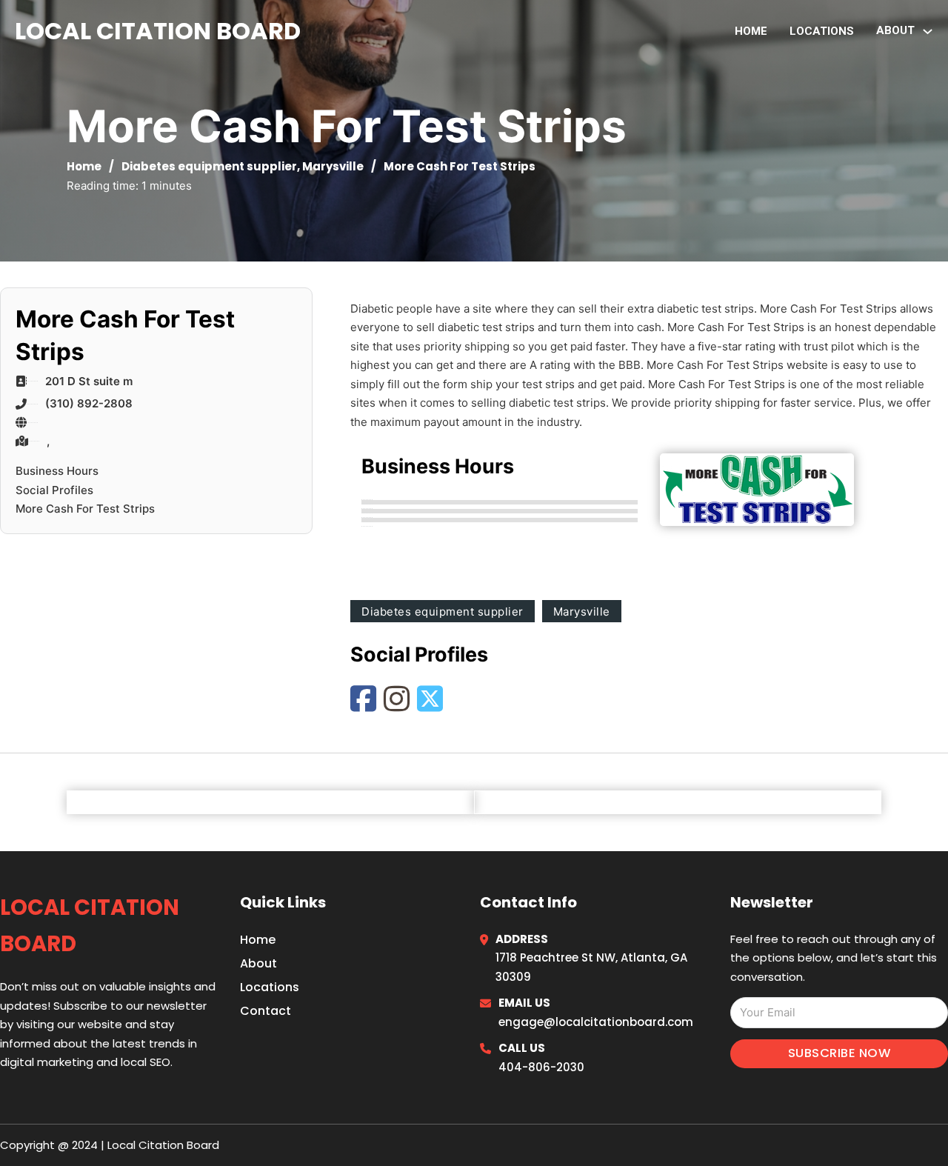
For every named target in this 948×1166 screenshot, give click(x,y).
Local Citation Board (158, 30)
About (258, 963)
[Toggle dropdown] (927, 31)
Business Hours (57, 471)
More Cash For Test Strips (85, 509)
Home (751, 31)
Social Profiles (54, 490)
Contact (265, 1010)
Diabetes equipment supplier (209, 166)
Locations (822, 31)
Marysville (333, 166)
